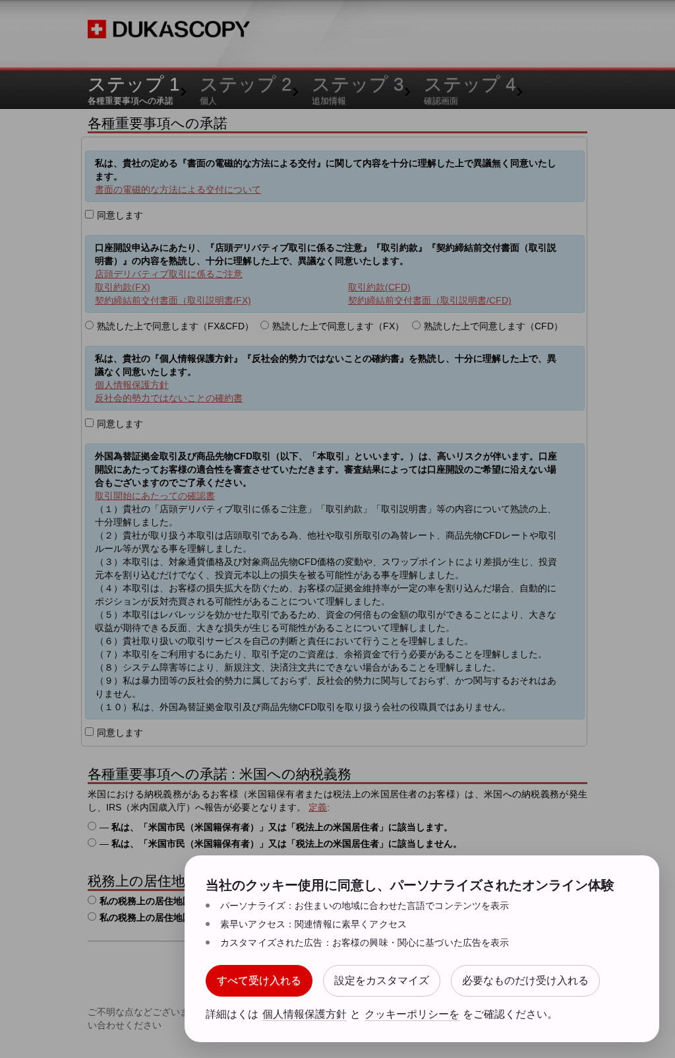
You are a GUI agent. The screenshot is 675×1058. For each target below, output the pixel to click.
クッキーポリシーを (412, 1013)
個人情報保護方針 (304, 1013)
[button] (259, 981)
